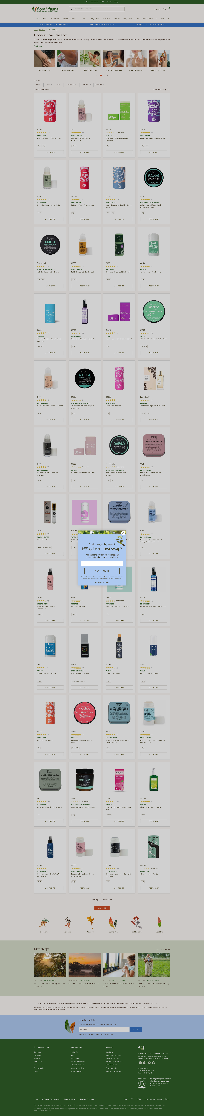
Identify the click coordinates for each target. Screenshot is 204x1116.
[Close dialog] (123, 533)
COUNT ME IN (102, 571)
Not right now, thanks (102, 582)
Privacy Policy (118, 578)
